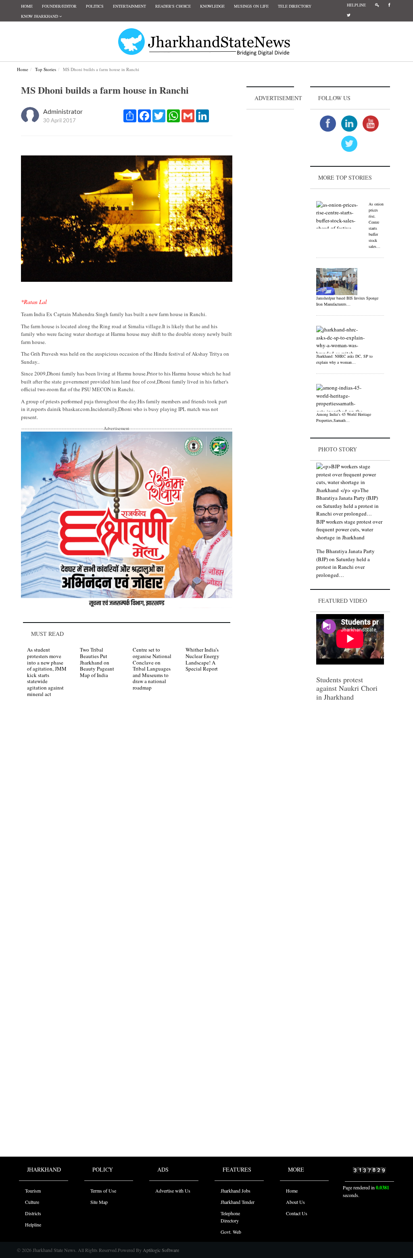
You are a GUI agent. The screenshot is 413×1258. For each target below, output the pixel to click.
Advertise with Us (172, 1190)
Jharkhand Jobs (235, 1190)
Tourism (33, 1190)
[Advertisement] (270, 232)
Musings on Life (251, 6)
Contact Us (296, 1213)
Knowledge (212, 6)
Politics (95, 6)
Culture (32, 1202)
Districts (33, 1213)
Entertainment (129, 6)
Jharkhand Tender (237, 1202)
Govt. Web (231, 1232)
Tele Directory (294, 6)
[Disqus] (126, 818)
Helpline (356, 5)
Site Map (99, 1202)
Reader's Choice (173, 6)
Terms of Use (103, 1190)
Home (27, 6)
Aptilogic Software (160, 1250)
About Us (295, 1202)
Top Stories (45, 69)
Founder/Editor (59, 6)
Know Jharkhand (40, 16)
